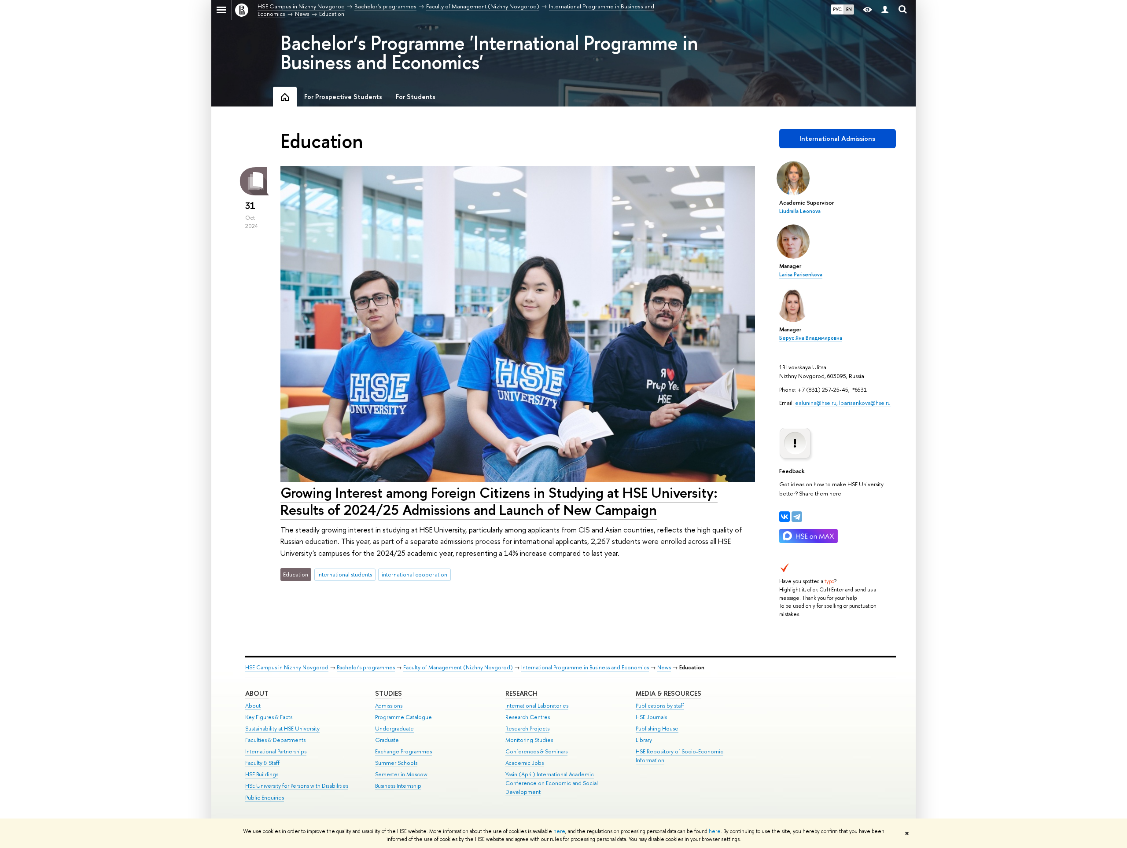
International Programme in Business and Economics (585, 667)
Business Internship (398, 785)
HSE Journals (651, 717)
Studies (388, 693)
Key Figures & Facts (268, 717)
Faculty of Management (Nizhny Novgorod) (458, 667)
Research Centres (527, 717)
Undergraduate (394, 728)
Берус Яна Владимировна (810, 337)
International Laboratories (536, 705)
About (257, 693)
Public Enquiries (264, 797)
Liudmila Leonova (800, 211)
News (664, 667)
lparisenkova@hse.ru (865, 403)
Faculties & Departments (275, 740)
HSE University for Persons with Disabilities (296, 785)
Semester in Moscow (401, 774)
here (559, 831)
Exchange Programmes (403, 751)
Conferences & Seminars (536, 751)
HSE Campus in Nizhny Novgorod (286, 667)
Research (521, 693)
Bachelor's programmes (366, 667)
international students (344, 574)
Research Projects (527, 728)
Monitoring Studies (529, 740)
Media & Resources (668, 693)
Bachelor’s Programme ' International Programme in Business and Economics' (489, 52)
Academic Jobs (524, 763)
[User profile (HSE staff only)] (884, 10)
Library (644, 740)
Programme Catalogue (403, 717)
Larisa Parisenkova (800, 274)
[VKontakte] (784, 516)
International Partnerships (275, 751)
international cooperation (414, 574)
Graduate (387, 740)
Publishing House (657, 728)
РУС (837, 9)
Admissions (388, 705)
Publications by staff (660, 705)
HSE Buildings (261, 774)
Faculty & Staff (262, 763)
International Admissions (837, 138)
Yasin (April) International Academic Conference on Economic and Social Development (551, 783)
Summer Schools (396, 763)
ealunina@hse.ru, (817, 403)
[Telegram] (797, 516)
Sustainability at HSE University (282, 728)
